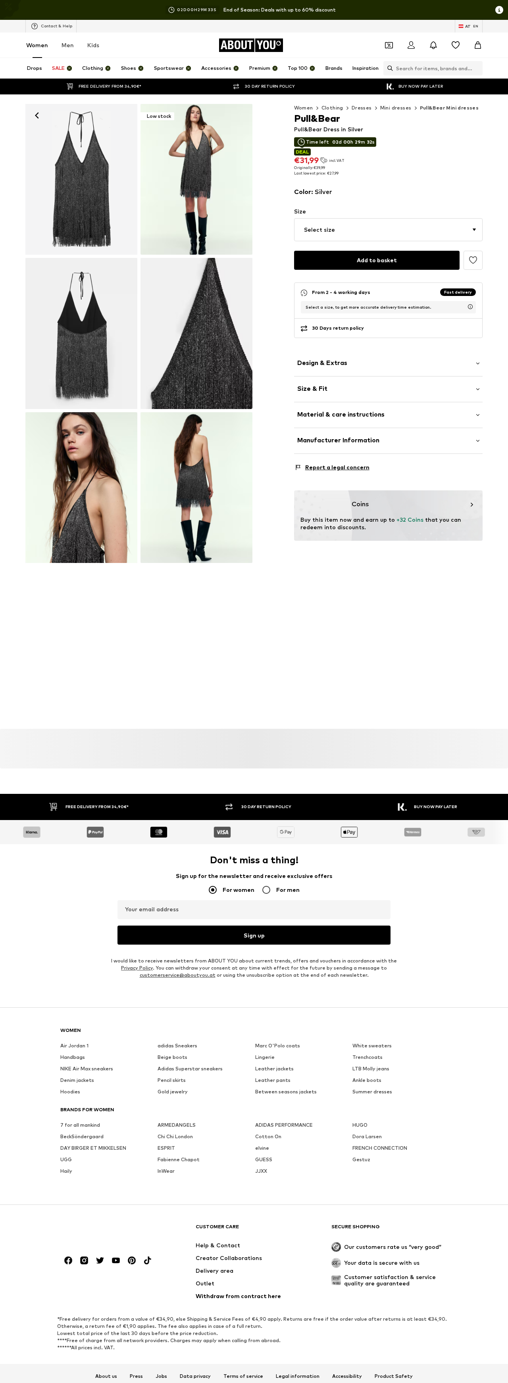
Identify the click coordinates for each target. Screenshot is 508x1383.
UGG (66, 1160)
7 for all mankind (80, 1125)
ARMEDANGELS (177, 1125)
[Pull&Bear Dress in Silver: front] (81, 179)
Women (37, 45)
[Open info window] (499, 10)
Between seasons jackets (286, 1092)
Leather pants (273, 1080)
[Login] (411, 45)
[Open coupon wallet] (389, 45)
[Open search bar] (388, 68)
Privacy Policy (137, 968)
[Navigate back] (36, 115)
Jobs (161, 1376)
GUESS (263, 1160)
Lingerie (265, 1057)
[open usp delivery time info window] (470, 306)
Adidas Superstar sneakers (190, 1069)
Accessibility (347, 1376)
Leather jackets (274, 1069)
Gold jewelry (173, 1092)
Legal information (297, 1376)
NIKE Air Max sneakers (86, 1069)
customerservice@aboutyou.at (178, 975)
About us (106, 1376)
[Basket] (478, 45)
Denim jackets (77, 1080)
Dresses (362, 108)
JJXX (261, 1171)
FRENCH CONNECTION (379, 1148)
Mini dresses (396, 108)
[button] (388, 229)
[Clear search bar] (477, 68)
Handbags (72, 1057)
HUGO (360, 1125)
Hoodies (70, 1092)
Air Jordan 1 (74, 1046)
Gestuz (361, 1160)
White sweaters (372, 1046)
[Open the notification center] (433, 45)
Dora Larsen (367, 1137)
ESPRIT (166, 1148)
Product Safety (394, 1376)
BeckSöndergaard (82, 1137)
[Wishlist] (455, 45)
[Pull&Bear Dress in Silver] (81, 333)
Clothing (332, 108)
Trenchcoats (367, 1057)
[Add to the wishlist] (473, 260)
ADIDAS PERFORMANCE (284, 1125)
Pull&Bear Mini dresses (449, 108)
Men (68, 45)
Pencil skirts (172, 1080)
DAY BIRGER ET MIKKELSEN (93, 1148)
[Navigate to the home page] (103, 1230)
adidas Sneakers (177, 1046)
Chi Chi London (175, 1137)
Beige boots (172, 1057)
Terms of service (243, 1376)
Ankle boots (366, 1080)
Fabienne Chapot (179, 1160)
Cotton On (268, 1137)
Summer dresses (372, 1092)
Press (136, 1376)
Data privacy (195, 1376)
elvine (262, 1148)
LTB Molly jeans (370, 1069)
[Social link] (68, 1261)
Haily (66, 1171)
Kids (93, 45)
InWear (166, 1171)
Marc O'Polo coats (277, 1046)
